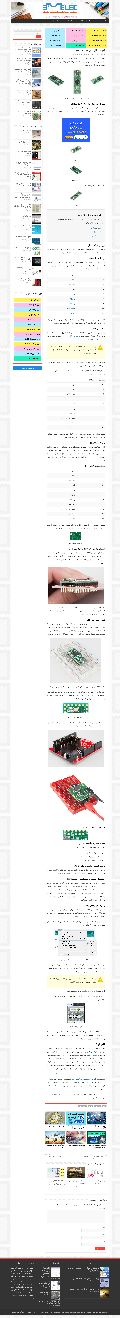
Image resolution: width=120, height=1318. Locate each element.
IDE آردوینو (59, 873)
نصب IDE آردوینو (96, 235)
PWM (73, 279)
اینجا (96, 890)
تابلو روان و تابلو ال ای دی (28, 368)
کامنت (81, 1094)
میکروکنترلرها (104, 21)
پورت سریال (71, 294)
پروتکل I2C (101, 1180)
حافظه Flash (71, 308)
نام (103, 1227)
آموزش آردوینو (91, 1079)
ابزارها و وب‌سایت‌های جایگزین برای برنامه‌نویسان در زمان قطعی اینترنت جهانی (23, 50)
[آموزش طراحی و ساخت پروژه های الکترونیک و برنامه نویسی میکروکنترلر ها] (60, 10)
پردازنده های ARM (74, 336)
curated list (97, 900)
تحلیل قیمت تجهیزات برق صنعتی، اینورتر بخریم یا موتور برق (23, 60)
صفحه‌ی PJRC (92, 1055)
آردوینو (56, 21)
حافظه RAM (71, 313)
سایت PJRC (68, 252)
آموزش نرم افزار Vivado (55, 1155)
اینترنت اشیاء (88, 1086)
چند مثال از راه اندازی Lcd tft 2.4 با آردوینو (23, 258)
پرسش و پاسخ (26, 1312)
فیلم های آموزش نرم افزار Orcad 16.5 (23, 216)
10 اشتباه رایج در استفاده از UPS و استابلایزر (22, 102)
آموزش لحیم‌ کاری (96, 228)
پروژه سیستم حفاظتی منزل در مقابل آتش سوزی (23, 279)
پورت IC (72, 299)
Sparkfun (56, 1074)
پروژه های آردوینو (81, 1079)
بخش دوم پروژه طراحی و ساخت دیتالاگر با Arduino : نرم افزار (23, 164)
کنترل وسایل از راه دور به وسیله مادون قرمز (23, 237)
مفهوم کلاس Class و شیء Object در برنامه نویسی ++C (93, 1156)
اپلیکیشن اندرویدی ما (18, 1295)
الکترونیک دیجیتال (93, 21)
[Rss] (34, 1312)
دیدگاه (102, 1208)
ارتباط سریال (98, 232)
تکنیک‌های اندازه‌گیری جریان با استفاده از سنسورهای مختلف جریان (45, 1272)
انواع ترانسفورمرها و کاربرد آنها (44, 1283)
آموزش (100, 30)
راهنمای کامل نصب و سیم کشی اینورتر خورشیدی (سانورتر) (23, 71)
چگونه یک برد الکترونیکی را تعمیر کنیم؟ (23, 112)
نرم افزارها (83, 21)
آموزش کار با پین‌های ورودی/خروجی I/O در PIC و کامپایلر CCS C (22, 206)
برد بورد (91, 686)
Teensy (90, 1106)
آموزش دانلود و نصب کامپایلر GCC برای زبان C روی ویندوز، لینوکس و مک (23, 196)
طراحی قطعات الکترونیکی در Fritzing (23, 152)
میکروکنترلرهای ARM (98, 339)
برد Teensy (97, 1106)
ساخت (33, 329)
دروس (58, 30)
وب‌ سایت (102, 1241)
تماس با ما (49, 21)
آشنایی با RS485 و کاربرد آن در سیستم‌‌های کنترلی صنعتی (23, 185)
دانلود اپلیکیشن (16, 1312)
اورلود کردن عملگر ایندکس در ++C (23, 226)
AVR (62, 262)
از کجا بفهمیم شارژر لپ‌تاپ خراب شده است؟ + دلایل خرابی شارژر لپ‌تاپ (22, 81)
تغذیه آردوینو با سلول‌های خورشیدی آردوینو (83, 1289)
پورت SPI (72, 304)
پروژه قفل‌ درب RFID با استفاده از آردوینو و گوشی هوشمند (83, 1269)
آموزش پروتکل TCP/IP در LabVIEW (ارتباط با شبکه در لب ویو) (23, 270)
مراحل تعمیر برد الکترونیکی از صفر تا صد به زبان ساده (22, 91)
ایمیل (102, 1234)
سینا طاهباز (100, 54)
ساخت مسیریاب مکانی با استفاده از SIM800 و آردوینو (23, 174)
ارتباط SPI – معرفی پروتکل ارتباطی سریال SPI (57, 1183)
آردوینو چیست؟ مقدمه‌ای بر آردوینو (22, 247)
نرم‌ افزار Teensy (82, 1106)
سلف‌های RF (27, 130)
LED (83, 916)
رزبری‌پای (62, 21)
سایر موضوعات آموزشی (72, 21)
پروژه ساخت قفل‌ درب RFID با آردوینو (85, 1278)
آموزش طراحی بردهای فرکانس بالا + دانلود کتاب (23, 142)
